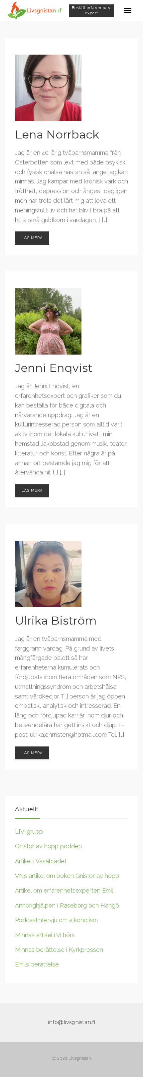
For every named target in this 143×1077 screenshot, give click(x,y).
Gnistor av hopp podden (48, 846)
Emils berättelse (37, 964)
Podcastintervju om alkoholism (56, 920)
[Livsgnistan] (35, 10)
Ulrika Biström (56, 621)
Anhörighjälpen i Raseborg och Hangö (67, 905)
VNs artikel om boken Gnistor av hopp (67, 875)
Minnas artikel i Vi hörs (45, 935)
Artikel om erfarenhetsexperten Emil (64, 890)
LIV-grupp (29, 831)
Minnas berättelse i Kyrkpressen (59, 949)
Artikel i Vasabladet (41, 861)
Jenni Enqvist (53, 368)
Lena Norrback (57, 134)
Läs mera (32, 238)
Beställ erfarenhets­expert (92, 10)
